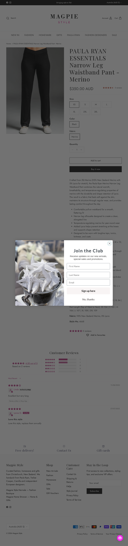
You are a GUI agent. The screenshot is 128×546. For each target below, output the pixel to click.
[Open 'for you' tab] (120, 538)
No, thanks (88, 299)
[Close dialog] (109, 243)
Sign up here (88, 290)
